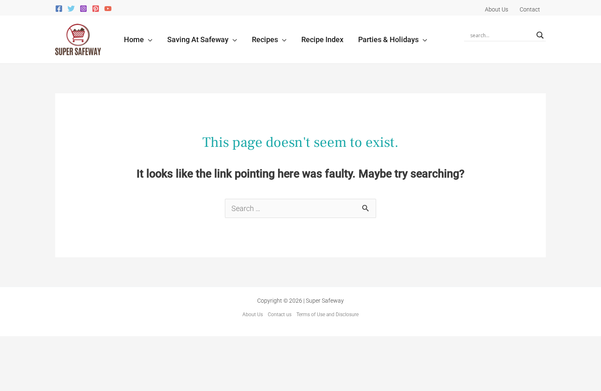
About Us (252, 314)
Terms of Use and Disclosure (327, 314)
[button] (148, 39)
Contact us (280, 314)
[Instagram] (83, 8)
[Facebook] (59, 8)
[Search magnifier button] (540, 35)
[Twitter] (71, 8)
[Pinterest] (95, 8)
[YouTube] (108, 8)
